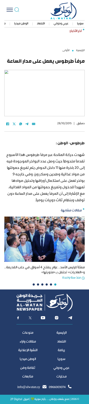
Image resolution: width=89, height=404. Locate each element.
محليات (61, 377)
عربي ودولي (61, 23)
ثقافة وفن (27, 368)
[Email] (33, 124)
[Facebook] (7, 124)
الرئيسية (80, 50)
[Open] (9, 9)
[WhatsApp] (20, 124)
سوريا (80, 23)
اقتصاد (41, 23)
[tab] (55, 284)
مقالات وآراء (28, 342)
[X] (14, 124)
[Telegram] (27, 124)
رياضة (61, 350)
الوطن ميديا (21, 23)
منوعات (27, 333)
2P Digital (16, 399)
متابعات (27, 377)
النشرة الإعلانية (27, 350)
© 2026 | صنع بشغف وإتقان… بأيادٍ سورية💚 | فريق (51, 399)
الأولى (66, 50)
